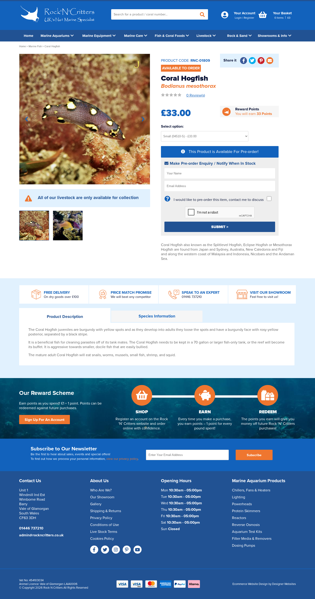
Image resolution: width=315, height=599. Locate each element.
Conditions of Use (104, 525)
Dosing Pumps (243, 545)
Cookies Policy (102, 538)
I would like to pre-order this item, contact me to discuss (219, 199)
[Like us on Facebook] (94, 550)
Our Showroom (102, 497)
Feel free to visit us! (264, 297)
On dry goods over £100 (61, 297)
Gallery (95, 504)
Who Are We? (101, 490)
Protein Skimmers (246, 511)
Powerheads (242, 504)
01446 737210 (192, 297)
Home (28, 36)
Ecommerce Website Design (250, 584)
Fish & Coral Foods (170, 36)
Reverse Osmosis (246, 525)
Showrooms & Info (272, 36)
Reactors (239, 518)
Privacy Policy (101, 518)
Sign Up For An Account (44, 419)
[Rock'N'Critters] (58, 24)
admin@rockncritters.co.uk (41, 535)
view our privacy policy (122, 459)
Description (65, 316)
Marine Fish (35, 46)
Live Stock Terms (103, 531)
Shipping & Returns (105, 511)
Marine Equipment (96, 36)
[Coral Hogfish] (84, 119)
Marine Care (133, 36)
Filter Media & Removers (251, 538)
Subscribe (254, 455)
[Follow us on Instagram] (116, 550)
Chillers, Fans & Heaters (251, 490)
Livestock (203, 36)
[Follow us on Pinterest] (127, 550)
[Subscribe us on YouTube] (138, 550)
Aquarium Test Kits (247, 531)
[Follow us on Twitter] (105, 550)
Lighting (238, 497)
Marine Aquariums (55, 36)
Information (157, 316)
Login (238, 17)
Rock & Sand (237, 36)
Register (249, 17)
